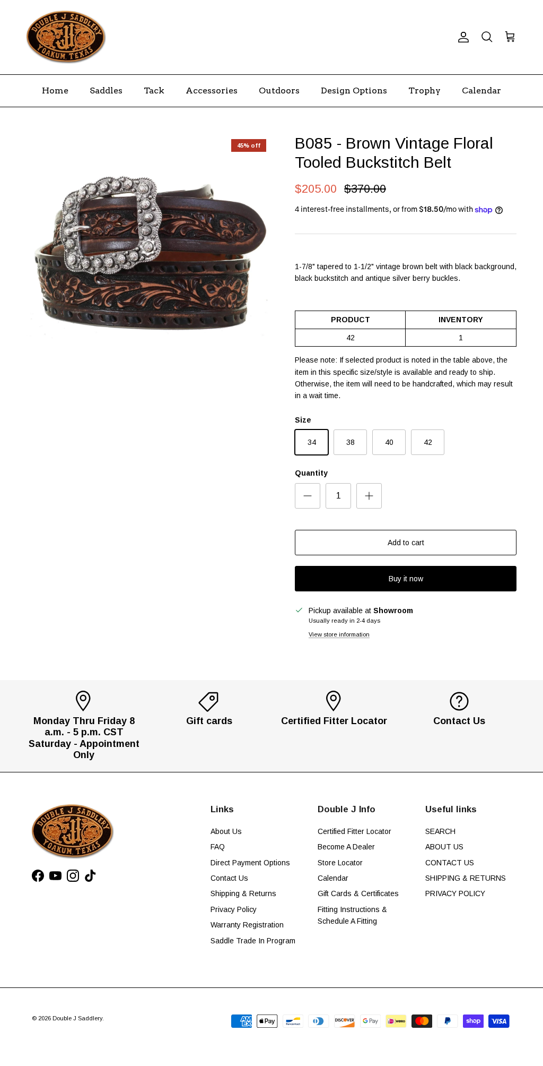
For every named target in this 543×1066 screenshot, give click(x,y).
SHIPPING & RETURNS (465, 878)
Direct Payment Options (250, 862)
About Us (226, 831)
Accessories (212, 90)
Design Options (354, 90)
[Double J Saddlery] (66, 37)
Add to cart (406, 542)
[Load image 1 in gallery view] (149, 256)
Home (55, 90)
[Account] (461, 37)
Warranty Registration (247, 925)
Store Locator (340, 862)
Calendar (481, 90)
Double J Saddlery (77, 1018)
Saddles (106, 90)
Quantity (311, 473)
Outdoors (279, 90)
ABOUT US (444, 847)
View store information (339, 634)
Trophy (424, 90)
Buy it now (406, 578)
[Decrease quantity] (307, 496)
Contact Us (229, 878)
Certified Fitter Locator (354, 831)
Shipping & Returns (243, 893)
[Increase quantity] (369, 496)
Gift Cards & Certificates (358, 893)
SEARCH (440, 831)
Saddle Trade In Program (253, 940)
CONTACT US (449, 862)
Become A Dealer (346, 847)
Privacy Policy (234, 909)
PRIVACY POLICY (455, 893)
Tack (154, 90)
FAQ (218, 847)
